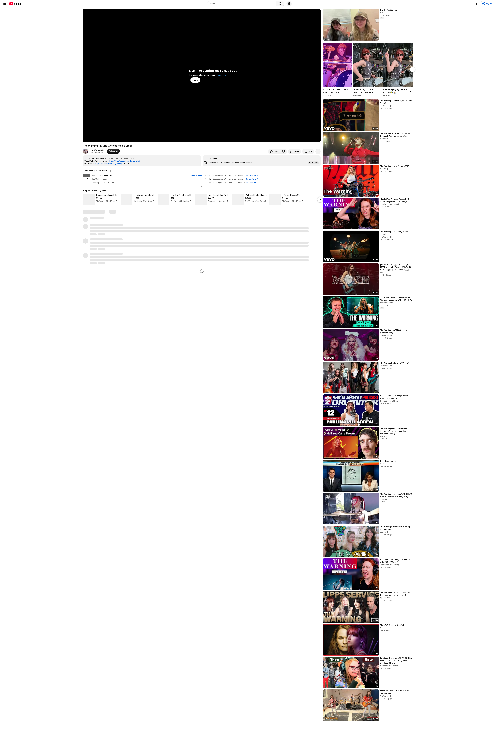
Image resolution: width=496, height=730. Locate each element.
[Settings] (476, 3)
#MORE (120, 158)
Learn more (221, 75)
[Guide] (4, 3)
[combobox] (242, 3)
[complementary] (110, 170)
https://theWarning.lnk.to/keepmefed (124, 161)
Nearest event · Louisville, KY (103, 175)
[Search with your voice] (289, 3)
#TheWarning (111, 158)
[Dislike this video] (283, 151)
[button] (262, 160)
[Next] (412, 69)
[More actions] (318, 151)
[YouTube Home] (15, 3)
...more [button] (126, 163)
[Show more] (201, 186)
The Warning (96, 150)
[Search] (280, 3)
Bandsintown (251, 175)
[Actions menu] (318, 190)
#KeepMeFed (129, 158)
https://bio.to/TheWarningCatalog (108, 163)
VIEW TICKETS (196, 176)
